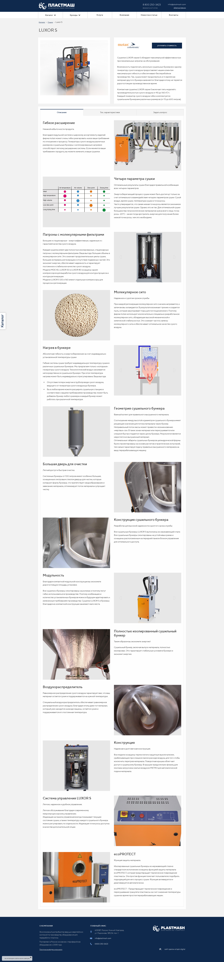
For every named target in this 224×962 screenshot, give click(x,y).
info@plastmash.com (103, 938)
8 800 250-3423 (101, 944)
